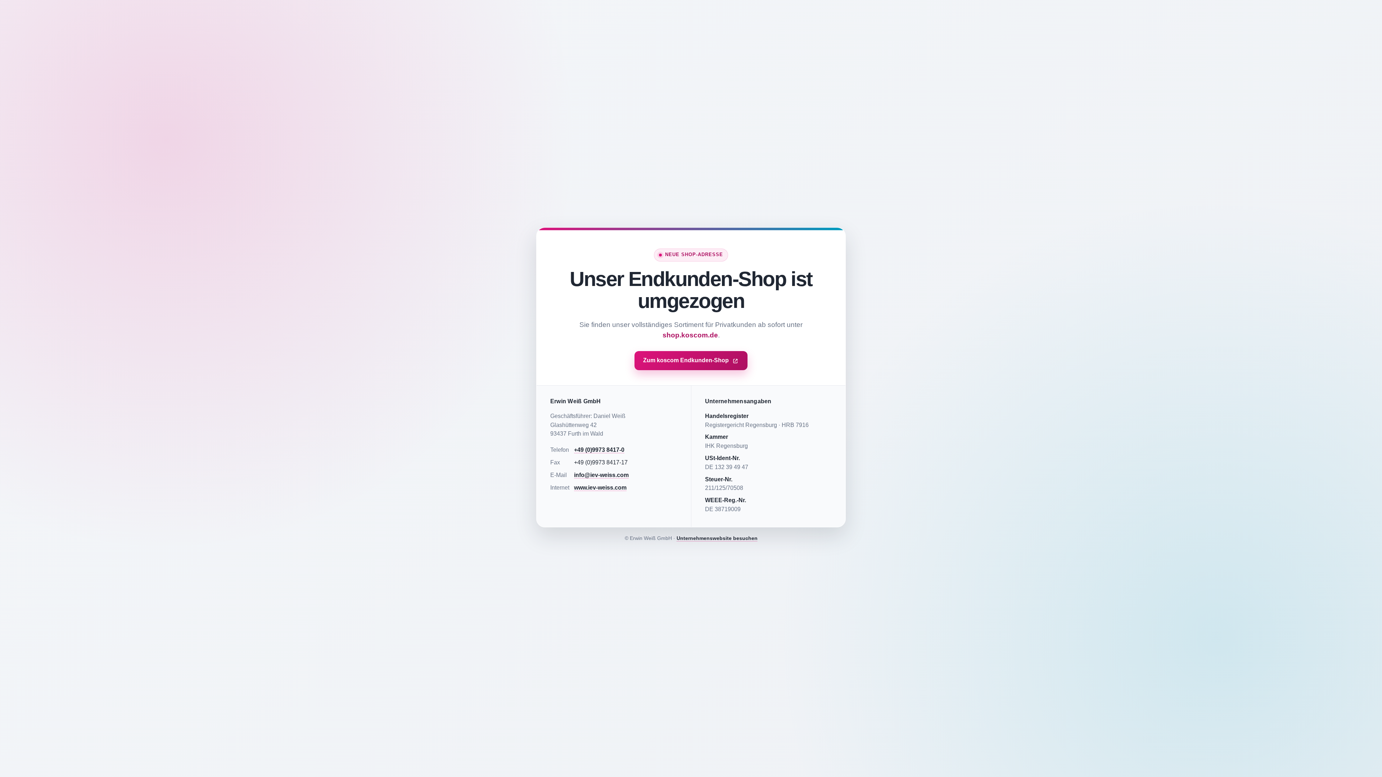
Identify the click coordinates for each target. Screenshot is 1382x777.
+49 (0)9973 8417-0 (599, 450)
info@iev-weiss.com (601, 475)
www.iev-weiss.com (600, 488)
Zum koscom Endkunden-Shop (686, 360)
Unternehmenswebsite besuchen (717, 538)
